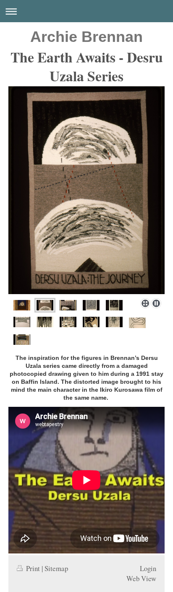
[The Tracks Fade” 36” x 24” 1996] (137, 323)
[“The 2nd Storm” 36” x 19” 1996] (114, 322)
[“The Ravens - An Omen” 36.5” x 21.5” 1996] (91, 322)
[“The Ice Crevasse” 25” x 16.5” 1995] (91, 305)
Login (148, 568)
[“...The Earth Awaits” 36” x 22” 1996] (21, 339)
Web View (141, 578)
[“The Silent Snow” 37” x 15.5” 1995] (114, 305)
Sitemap (56, 568)
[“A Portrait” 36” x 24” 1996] (21, 305)
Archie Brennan (86, 36)
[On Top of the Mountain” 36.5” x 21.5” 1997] (21, 322)
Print (33, 568)
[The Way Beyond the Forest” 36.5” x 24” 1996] (68, 322)
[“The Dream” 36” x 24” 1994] (68, 305)
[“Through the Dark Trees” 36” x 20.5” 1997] (45, 322)
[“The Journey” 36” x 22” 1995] (86, 190)
